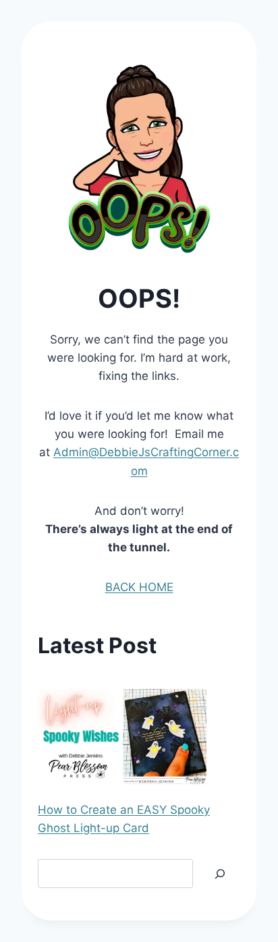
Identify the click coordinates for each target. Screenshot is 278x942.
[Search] (220, 873)
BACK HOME (139, 587)
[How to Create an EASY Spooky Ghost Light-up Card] (122, 736)
